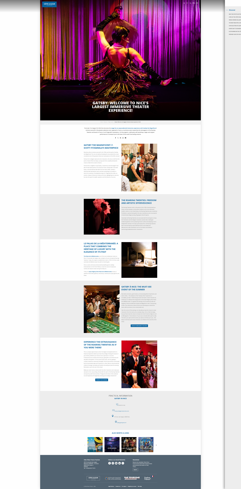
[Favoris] (187, 3)
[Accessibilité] (184, 3)
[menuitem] (49, 4)
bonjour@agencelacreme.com (122, 411)
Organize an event (132, 486)
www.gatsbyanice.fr (121, 422)
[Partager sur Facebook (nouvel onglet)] (115, 138)
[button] (190, 3)
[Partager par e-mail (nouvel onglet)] (125, 138)
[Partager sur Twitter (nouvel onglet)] (118, 138)
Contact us (118, 486)
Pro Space (124, 486)
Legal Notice (111, 486)
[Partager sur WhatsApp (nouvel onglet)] (123, 138)
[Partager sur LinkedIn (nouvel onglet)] (120, 138)
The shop (140, 486)
